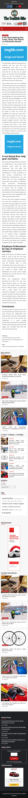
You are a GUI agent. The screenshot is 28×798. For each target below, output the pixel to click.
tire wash (20, 509)
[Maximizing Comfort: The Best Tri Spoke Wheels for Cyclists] (4, 457)
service (17, 506)
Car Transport (4, 501)
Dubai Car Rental (11, 501)
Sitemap (22, 3)
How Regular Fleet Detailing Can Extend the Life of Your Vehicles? (16, 475)
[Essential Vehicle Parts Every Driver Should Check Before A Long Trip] (14, 364)
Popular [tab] (11, 435)
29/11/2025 (5, 652)
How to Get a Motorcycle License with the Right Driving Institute (16, 450)
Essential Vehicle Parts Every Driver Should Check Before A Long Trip (16, 442)
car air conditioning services (19, 498)
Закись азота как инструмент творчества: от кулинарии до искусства (16, 467)
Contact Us (7, 3)
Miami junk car (19, 501)
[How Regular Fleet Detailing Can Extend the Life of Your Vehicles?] (4, 474)
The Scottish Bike (17, 761)
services (5, 509)
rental (15, 503)
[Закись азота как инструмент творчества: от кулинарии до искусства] (14, 416)
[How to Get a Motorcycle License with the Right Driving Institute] (14, 390)
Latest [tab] (4, 435)
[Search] (26, 28)
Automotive (5, 35)
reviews (11, 506)
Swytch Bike (16, 509)
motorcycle (7, 503)
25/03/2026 (5, 404)
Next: (13, 345)
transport (6, 512)
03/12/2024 (5, 430)
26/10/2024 (5, 706)
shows (11, 509)
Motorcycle (11, 455)
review (4, 506)
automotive (7, 498)
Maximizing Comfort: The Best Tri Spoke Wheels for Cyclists (16, 458)
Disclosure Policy (15, 3)
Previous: (12, 338)
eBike (15, 501)
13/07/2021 (5, 44)
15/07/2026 (5, 378)
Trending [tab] (19, 435)
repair (21, 503)
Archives (3, 484)
